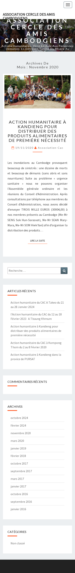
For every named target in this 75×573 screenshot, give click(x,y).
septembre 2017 (21, 471)
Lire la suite (38, 240)
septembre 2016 (21, 501)
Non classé (18, 543)
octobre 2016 (19, 494)
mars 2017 (17, 479)
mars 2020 (17, 441)
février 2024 (18, 425)
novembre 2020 (21, 433)
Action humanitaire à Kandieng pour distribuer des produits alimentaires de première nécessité (37, 131)
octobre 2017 (19, 463)
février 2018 (18, 456)
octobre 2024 (19, 418)
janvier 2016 (18, 509)
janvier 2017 (18, 486)
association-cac (50, 147)
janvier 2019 (18, 448)
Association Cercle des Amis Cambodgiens (29, 15)
